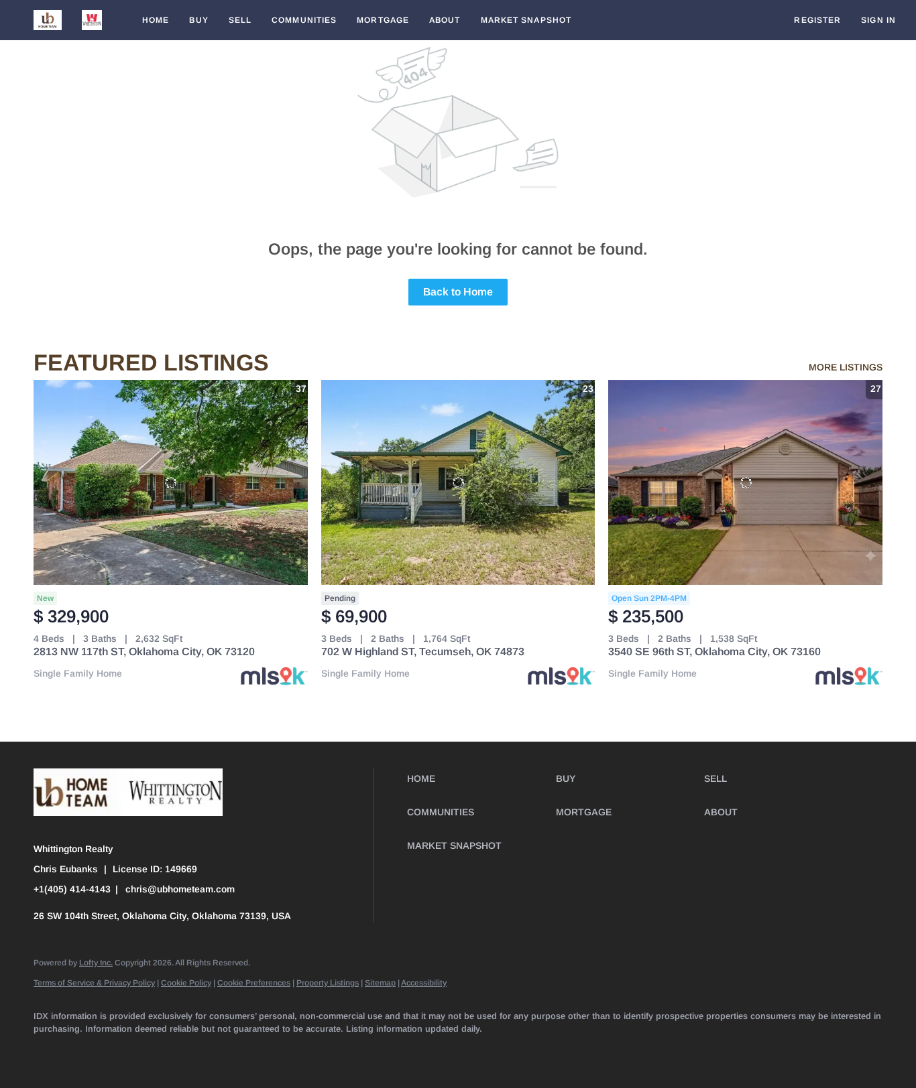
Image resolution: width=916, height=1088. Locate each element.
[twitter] (127, 1052)
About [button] (445, 20)
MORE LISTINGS (845, 367)
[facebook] (50, 1052)
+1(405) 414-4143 (72, 889)
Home (155, 20)
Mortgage (383, 20)
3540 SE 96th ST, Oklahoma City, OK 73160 (714, 651)
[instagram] (244, 1052)
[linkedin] (88, 1052)
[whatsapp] (438, 1052)
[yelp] (205, 1052)
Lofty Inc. (96, 962)
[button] (48, 20)
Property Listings (327, 983)
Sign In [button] (878, 20)
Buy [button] (198, 20)
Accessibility (424, 983)
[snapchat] (322, 1052)
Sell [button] (240, 20)
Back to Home (458, 291)
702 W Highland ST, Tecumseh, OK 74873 (422, 651)
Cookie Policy (186, 983)
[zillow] (166, 1052)
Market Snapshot (526, 20)
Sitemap (380, 983)
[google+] (400, 1052)
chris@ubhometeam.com (180, 889)
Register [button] (817, 20)
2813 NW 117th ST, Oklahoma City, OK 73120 (144, 651)
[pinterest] (361, 1052)
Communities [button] (304, 20)
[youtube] (283, 1052)
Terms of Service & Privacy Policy (94, 983)
